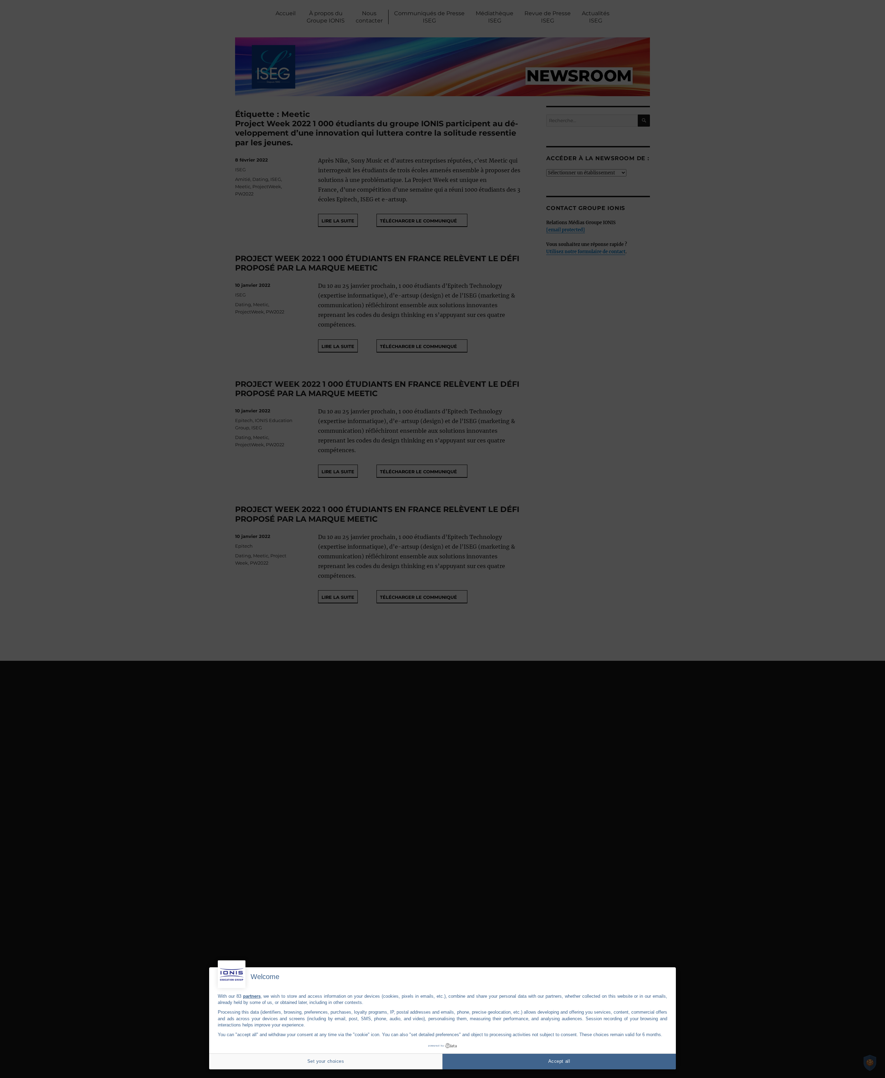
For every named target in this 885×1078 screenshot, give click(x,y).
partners (252, 996)
